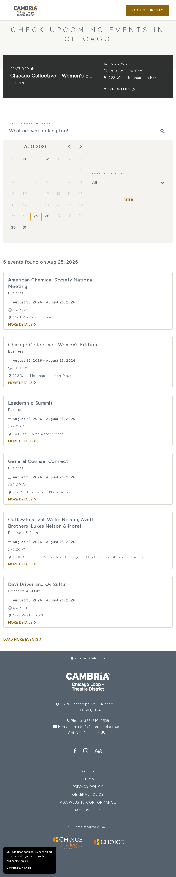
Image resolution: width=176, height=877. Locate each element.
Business (17, 83)
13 (58, 193)
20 (58, 205)
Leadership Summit (30, 403)
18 (36, 205)
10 (24, 193)
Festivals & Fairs (23, 533)
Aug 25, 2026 (115, 64)
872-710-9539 (96, 721)
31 (25, 227)
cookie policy (20, 861)
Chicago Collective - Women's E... (51, 76)
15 (81, 193)
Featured (20, 69)
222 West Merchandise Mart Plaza (131, 80)
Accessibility (88, 810)
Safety (88, 771)
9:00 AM (20, 310)
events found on (40, 262)
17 (25, 205)
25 (36, 216)
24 (25, 216)
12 (47, 193)
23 (13, 216)
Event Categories (108, 173)
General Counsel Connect (38, 461)
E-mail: (90, 727)
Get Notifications (84, 733)
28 (69, 216)
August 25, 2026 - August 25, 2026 (44, 302)
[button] (147, 10)
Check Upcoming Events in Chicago (88, 34)
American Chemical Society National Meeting (51, 283)
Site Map (88, 779)
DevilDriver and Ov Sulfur (37, 584)
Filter (128, 200)
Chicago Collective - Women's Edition (52, 344)
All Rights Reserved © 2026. (88, 827)
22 (80, 205)
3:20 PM (20, 549)
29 (81, 216)
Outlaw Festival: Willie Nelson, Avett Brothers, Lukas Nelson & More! (51, 523)
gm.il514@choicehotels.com (97, 727)
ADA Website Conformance (88, 802)
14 (69, 193)
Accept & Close (19, 868)
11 (36, 193)
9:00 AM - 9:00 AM (126, 71)
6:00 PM (20, 608)
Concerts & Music (24, 591)
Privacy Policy (88, 787)
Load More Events (20, 639)
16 (13, 205)
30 (13, 227)
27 (58, 216)
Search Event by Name (30, 123)
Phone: (90, 721)
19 (47, 205)
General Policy (88, 795)
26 (47, 216)
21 (69, 205)
